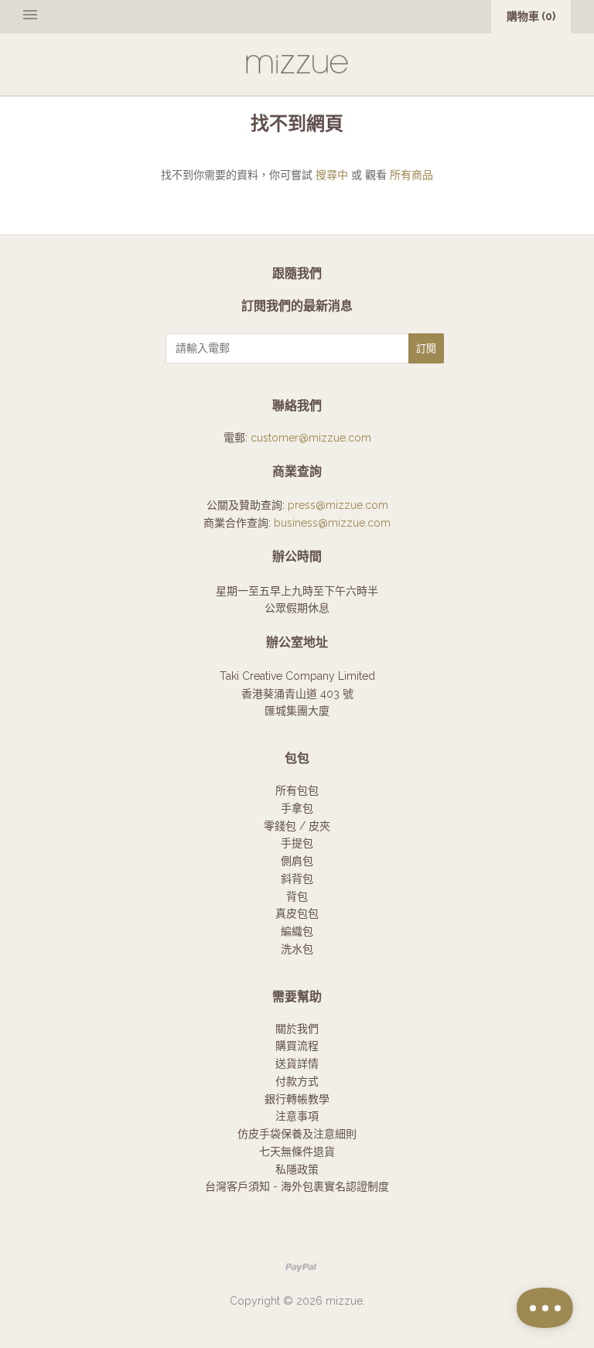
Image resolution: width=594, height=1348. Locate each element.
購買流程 (297, 1045)
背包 (297, 896)
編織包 (297, 931)
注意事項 (297, 1116)
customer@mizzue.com (311, 438)
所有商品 (411, 175)
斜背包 (297, 878)
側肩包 (297, 861)
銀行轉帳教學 (297, 1099)
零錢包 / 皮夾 (297, 826)
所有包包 (297, 790)
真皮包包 (297, 913)
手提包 (297, 843)
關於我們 (297, 1028)
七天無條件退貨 (297, 1151)
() (531, 16)
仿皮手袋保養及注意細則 (297, 1134)
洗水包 (297, 949)
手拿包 (297, 808)
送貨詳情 (297, 1063)
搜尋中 (332, 175)
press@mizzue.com (338, 505)
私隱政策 (297, 1169)
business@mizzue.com (332, 523)
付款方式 (297, 1081)
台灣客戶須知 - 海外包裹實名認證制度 (297, 1186)
